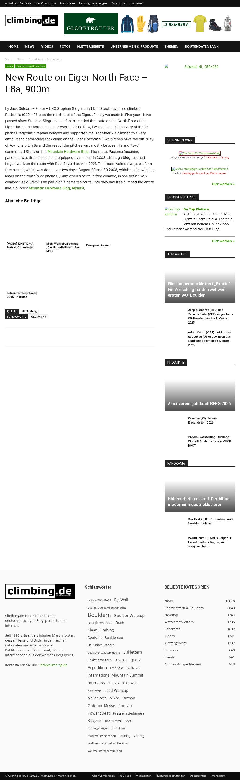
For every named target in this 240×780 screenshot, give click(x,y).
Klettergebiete (90, 46)
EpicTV (135, 660)
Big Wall (121, 599)
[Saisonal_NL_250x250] (200, 99)
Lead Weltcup (116, 690)
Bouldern (99, 614)
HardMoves (133, 668)
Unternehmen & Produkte (134, 46)
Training (124, 736)
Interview (96, 682)
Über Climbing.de (45, 3)
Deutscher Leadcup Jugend (104, 652)
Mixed (114, 698)
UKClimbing (29, 311)
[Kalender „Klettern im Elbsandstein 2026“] (174, 423)
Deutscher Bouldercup (105, 637)
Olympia (129, 698)
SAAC (128, 721)
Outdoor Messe (101, 705)
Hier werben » (223, 184)
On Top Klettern (196, 209)
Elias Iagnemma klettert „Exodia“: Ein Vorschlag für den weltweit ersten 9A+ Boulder (199, 289)
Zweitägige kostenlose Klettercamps (204, 173)
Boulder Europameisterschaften (107, 607)
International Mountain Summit (115, 675)
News (30, 46)
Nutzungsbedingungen (93, 3)
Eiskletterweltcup (100, 660)
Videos (47, 46)
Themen (171, 46)
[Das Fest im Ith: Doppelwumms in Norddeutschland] (174, 524)
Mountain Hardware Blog (68, 151)
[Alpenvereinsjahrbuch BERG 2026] (200, 391)
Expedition (97, 667)
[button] (229, 47)
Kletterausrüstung (218, 157)
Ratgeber (95, 720)
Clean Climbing (101, 630)
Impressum (137, 3)
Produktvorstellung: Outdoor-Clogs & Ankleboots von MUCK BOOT (209, 441)
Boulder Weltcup (129, 615)
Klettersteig (94, 690)
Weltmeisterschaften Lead (105, 751)
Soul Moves (118, 728)
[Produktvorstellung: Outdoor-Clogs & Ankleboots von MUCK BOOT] (174, 442)
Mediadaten (67, 3)
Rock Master (113, 721)
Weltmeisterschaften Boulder (108, 743)
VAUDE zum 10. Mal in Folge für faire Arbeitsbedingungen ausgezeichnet (209, 542)
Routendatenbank (201, 46)
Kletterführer (130, 683)
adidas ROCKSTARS (99, 600)
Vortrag (139, 736)
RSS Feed (125, 776)
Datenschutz (118, 3)
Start (8, 59)
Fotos (65, 46)
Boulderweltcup (100, 623)
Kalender (113, 683)
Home (13, 46)
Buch (120, 622)
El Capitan (121, 660)
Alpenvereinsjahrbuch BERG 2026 (199, 403)
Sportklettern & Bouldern (31, 66)
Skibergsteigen (98, 728)
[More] (121, 337)
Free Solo (116, 668)
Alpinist (78, 188)
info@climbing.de (53, 665)
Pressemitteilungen (128, 713)
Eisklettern (132, 652)
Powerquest (99, 713)
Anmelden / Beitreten (18, 3)
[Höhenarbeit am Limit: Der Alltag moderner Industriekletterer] (200, 492)
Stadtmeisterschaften (102, 736)
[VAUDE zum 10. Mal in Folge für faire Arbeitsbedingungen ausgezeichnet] (174, 542)
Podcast (125, 705)
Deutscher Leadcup (101, 645)
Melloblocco (97, 698)
